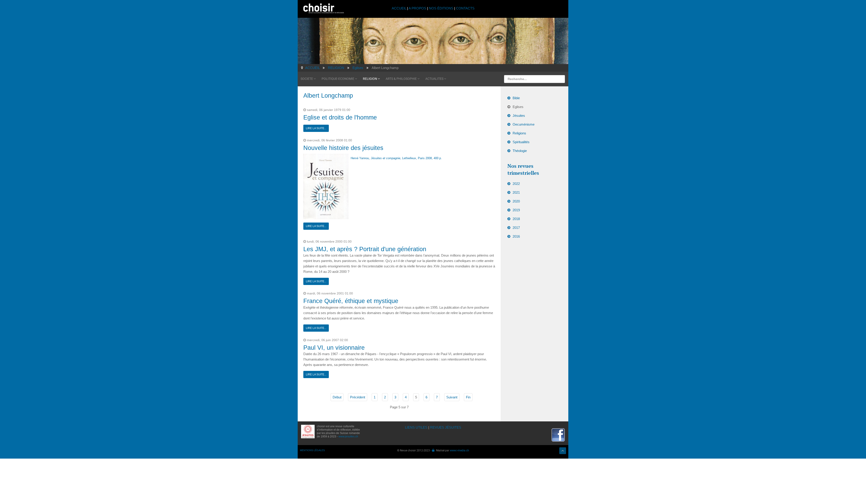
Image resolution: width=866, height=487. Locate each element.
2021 (516, 192)
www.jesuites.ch (348, 436)
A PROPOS (417, 8)
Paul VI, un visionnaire (334, 347)
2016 (516, 236)
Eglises (518, 107)
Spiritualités (521, 142)
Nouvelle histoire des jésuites (343, 148)
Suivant (451, 397)
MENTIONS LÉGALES (312, 450)
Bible (516, 98)
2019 (516, 210)
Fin (468, 397)
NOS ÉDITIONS (441, 8)
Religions (519, 133)
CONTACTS (465, 8)
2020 (516, 201)
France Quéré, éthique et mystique (350, 301)
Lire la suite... (316, 128)
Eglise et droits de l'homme (340, 117)
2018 (516, 219)
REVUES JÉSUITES (445, 427)
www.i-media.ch (459, 450)
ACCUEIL (399, 8)
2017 (516, 228)
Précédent (357, 397)
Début (337, 397)
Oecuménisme (523, 124)
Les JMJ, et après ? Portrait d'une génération (364, 249)
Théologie (520, 151)
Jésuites (519, 115)
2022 (516, 184)
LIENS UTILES (416, 427)
